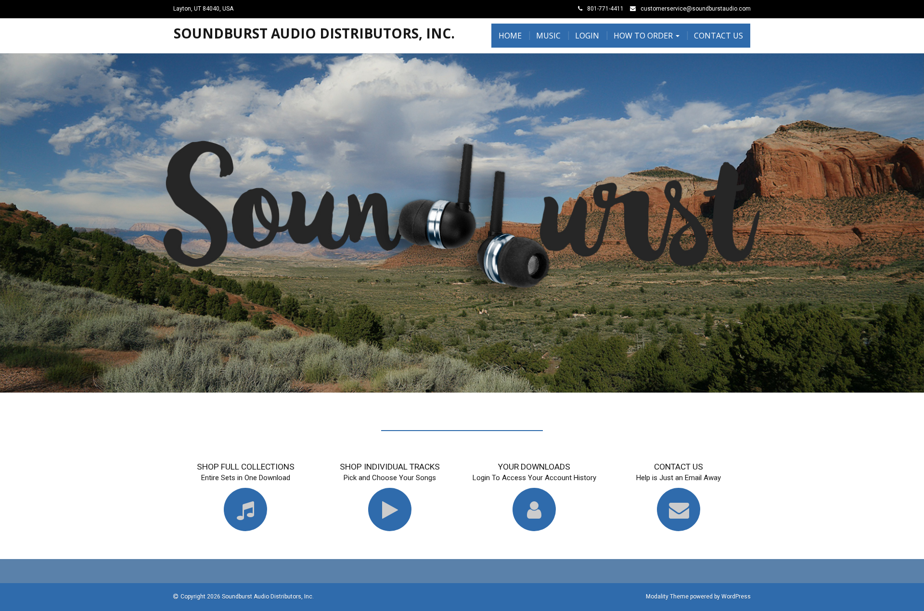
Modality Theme (667, 596)
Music (548, 35)
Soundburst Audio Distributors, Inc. (314, 33)
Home (510, 35)
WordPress (736, 596)
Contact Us (718, 35)
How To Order (644, 35)
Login (587, 35)
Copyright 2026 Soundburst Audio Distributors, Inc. (247, 596)
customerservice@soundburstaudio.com (696, 8)
